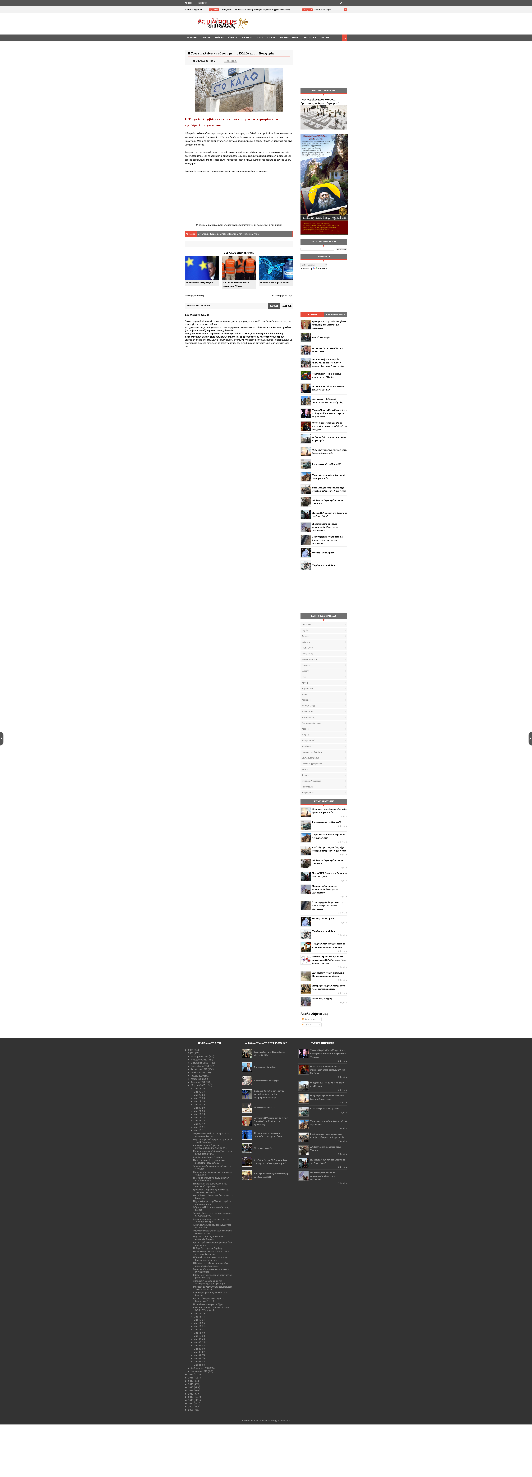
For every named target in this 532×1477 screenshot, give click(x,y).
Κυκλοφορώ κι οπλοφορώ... (267, 1080)
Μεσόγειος (307, 746)
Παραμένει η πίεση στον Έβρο (208, 1304)
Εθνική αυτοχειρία (263, 1148)
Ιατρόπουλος (307, 688)
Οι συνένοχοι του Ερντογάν (199, 282)
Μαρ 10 (198, 1336)
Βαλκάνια (306, 642)
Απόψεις (246, 37)
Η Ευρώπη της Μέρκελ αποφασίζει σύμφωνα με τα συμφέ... (210, 1264)
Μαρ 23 (198, 1114)
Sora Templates (261, 1420)
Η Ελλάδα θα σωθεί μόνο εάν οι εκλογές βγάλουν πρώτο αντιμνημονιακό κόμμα (269, 1094)
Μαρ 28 (198, 1098)
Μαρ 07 (198, 1345)
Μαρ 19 (198, 1127)
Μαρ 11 (198, 1333)
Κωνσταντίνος (308, 717)
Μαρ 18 (198, 1130)
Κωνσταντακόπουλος (311, 723)
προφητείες (307, 787)
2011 (191, 1400)
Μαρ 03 (198, 1358)
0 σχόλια (343, 816)
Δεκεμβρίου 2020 (200, 1056)
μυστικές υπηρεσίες (311, 781)
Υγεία (259, 37)
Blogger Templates (280, 1420)
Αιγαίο (305, 630)
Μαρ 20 (198, 1124)
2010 (191, 1403)
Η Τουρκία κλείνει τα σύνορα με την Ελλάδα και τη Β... (211, 1179)
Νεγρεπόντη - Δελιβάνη (312, 752)
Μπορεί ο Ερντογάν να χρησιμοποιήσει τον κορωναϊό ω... (212, 1288)
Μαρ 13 (198, 1326)
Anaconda (306, 625)
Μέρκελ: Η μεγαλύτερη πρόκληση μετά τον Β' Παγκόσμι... (212, 1140)
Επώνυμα (306, 665)
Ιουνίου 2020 (197, 1075)
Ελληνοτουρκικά (288, 37)
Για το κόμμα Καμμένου (265, 1067)
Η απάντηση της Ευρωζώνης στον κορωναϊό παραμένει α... (210, 1185)
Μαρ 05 (198, 1352)
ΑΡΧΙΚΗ (188, 3)
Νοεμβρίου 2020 (199, 1059)
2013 (191, 1393)
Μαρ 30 (198, 1092)
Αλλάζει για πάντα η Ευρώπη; (207, 1157)
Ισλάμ (304, 694)
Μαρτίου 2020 (198, 1085)
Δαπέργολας (307, 654)
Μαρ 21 (198, 1120)
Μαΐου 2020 (197, 1079)
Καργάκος (306, 700)
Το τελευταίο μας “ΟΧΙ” (265, 1107)
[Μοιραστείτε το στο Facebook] (233, 61)
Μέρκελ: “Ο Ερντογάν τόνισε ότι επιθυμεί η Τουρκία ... (209, 1238)
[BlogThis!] (227, 61)
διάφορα (214, 234)
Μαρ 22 (198, 1117)
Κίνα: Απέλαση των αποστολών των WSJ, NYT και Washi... (211, 1309)
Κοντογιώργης (308, 706)
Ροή (240, 234)
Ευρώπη (218, 37)
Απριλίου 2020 (198, 1082)
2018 (191, 1377)
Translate (322, 268)
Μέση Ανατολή (308, 740)
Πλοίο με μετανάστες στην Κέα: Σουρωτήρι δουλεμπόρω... (209, 1161)
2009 (191, 1406)
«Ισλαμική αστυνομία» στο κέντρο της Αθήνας (236, 284)
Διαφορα (325, 37)
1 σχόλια (343, 855)
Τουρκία (247, 234)
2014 (191, 1390)
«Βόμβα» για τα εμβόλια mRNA (274, 282)
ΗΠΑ (304, 677)
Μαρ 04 (198, 1355)
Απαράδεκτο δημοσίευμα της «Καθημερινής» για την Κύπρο (209, 1282)
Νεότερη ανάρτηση (194, 295)
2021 (191, 1050)
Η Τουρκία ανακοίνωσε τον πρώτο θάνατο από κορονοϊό (210, 1258)
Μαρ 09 (198, 1339)
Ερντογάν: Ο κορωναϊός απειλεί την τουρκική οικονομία (211, 1191)
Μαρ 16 (198, 1316)
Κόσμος (232, 37)
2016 (191, 1384)
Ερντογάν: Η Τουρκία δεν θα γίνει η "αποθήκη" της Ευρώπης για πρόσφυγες (271, 1121)
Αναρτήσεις (310, 1019)
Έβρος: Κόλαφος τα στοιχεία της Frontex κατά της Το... (209, 1300)
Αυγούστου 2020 (199, 1069)
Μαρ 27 (198, 1101)
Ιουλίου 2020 (197, 1072)
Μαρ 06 (198, 1349)
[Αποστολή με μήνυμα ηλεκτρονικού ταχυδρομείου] (225, 61)
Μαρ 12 (198, 1329)
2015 (191, 1387)
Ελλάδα (205, 37)
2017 (191, 1381)
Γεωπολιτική (309, 37)
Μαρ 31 (198, 1088)
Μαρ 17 (198, 1313)
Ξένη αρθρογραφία (310, 758)
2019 (191, 1374)
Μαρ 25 (198, 1108)
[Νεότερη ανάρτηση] (1, 738)
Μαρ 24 (198, 1111)
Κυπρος (271, 37)
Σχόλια (307, 1024)
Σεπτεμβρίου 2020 (200, 1066)
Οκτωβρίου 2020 (200, 1063)
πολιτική (232, 234)
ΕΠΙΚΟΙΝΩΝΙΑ (201, 3)
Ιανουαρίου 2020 (199, 1371)
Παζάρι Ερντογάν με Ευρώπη (207, 1248)
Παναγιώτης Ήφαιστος (312, 764)
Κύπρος (305, 735)
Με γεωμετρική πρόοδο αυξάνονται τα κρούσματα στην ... (212, 1152)
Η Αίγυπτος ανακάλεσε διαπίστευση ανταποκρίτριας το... (211, 1253)
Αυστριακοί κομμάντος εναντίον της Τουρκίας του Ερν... (211, 1220)
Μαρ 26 (198, 1104)
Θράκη (305, 682)
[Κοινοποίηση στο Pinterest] (235, 61)
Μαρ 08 (198, 1342)
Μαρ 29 (198, 1095)
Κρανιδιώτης (308, 711)
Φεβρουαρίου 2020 (200, 1368)
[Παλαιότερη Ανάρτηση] (530, 738)
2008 (191, 1410)
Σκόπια (305, 769)
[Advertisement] (298, 23)
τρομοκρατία (308, 793)
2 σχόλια (343, 842)
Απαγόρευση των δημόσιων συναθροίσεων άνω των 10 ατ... (210, 1146)
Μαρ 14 (198, 1323)
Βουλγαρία (203, 234)
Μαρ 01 (198, 1365)
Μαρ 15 (198, 1320)
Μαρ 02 (198, 1361)
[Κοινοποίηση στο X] (230, 61)
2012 (191, 1397)
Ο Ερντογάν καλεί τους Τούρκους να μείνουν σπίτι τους (211, 1135)
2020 (191, 1053)
